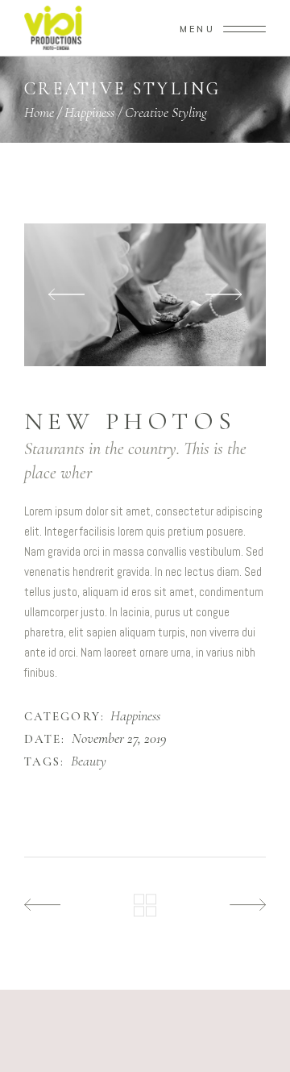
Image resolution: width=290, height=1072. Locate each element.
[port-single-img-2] (145, 294)
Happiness (89, 112)
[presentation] (66, 295)
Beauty (88, 761)
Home (39, 112)
